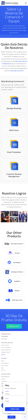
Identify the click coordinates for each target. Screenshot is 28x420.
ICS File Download (5, 347)
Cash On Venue (5, 345)
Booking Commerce (17, 71)
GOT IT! (11, 417)
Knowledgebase (5, 376)
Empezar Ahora (14, 326)
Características (5, 363)
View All (3, 354)
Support (3, 379)
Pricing (3, 370)
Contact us (4, 381)
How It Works (4, 365)
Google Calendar (5, 352)
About (2, 361)
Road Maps (4, 339)
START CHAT (14, 409)
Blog (2, 368)
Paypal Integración (6, 350)
